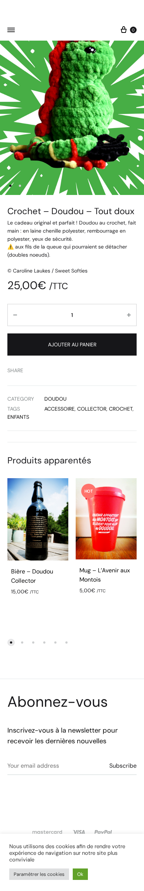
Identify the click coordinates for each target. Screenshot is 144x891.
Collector (91, 408)
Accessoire (59, 408)
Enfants (18, 417)
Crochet (121, 408)
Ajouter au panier (72, 344)
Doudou (55, 398)
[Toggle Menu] (11, 30)
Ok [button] (80, 874)
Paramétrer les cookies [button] (39, 874)
